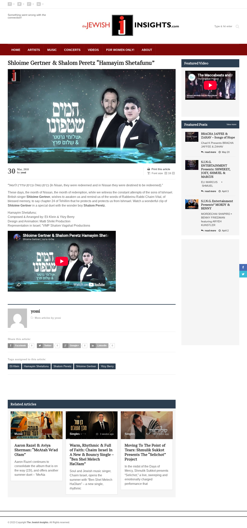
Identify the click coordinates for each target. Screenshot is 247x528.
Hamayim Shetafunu (36, 366)
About (147, 49)
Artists (34, 49)
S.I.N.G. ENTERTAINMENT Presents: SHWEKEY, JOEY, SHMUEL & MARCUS (215, 169)
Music (52, 49)
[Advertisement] (78, 387)
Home (15, 49)
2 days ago (162, 434)
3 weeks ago (51, 434)
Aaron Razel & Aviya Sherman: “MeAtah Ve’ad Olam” (36, 450)
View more (231, 124)
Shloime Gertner (86, 366)
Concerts (72, 49)
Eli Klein (14, 366)
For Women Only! (120, 49)
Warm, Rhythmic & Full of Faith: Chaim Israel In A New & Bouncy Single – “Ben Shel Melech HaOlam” (92, 454)
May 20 (226, 152)
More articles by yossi (48, 317)
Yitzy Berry (107, 366)
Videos (93, 49)
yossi (23, 172)
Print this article (160, 169)
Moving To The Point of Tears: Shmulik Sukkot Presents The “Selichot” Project (145, 452)
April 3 (225, 191)
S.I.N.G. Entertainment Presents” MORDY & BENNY (217, 204)
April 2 (225, 230)
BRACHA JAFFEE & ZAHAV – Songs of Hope (218, 135)
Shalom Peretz (62, 366)
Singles (75, 433)
